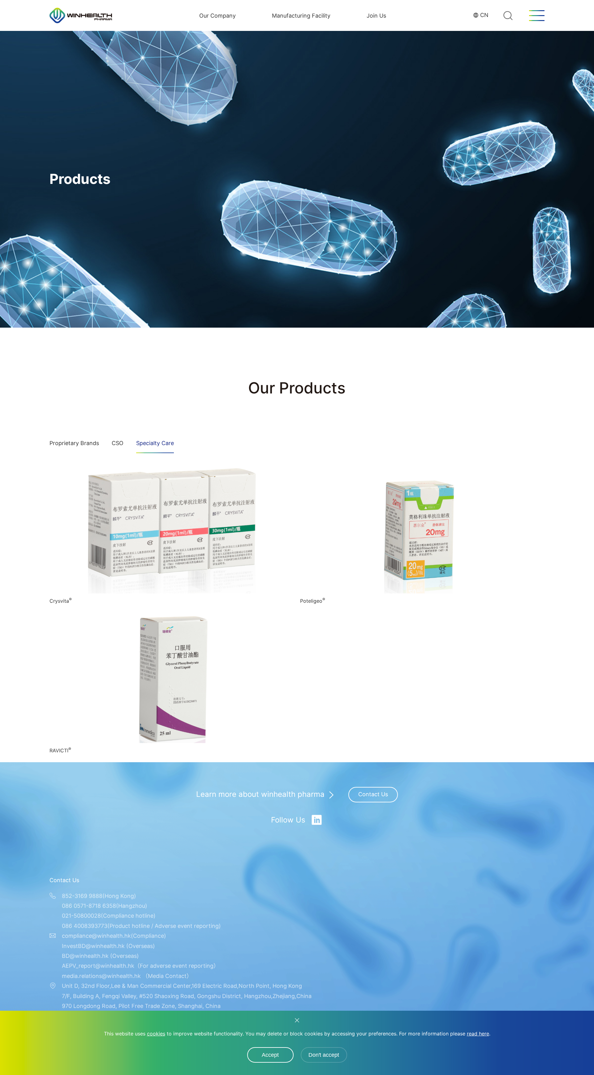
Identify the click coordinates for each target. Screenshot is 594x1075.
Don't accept (323, 1055)
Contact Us (373, 794)
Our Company (217, 15)
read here (478, 1033)
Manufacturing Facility (301, 15)
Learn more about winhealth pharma (260, 794)
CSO (117, 443)
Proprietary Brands (74, 443)
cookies (156, 1033)
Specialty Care (155, 443)
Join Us (376, 15)
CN (484, 15)
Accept (270, 1055)
